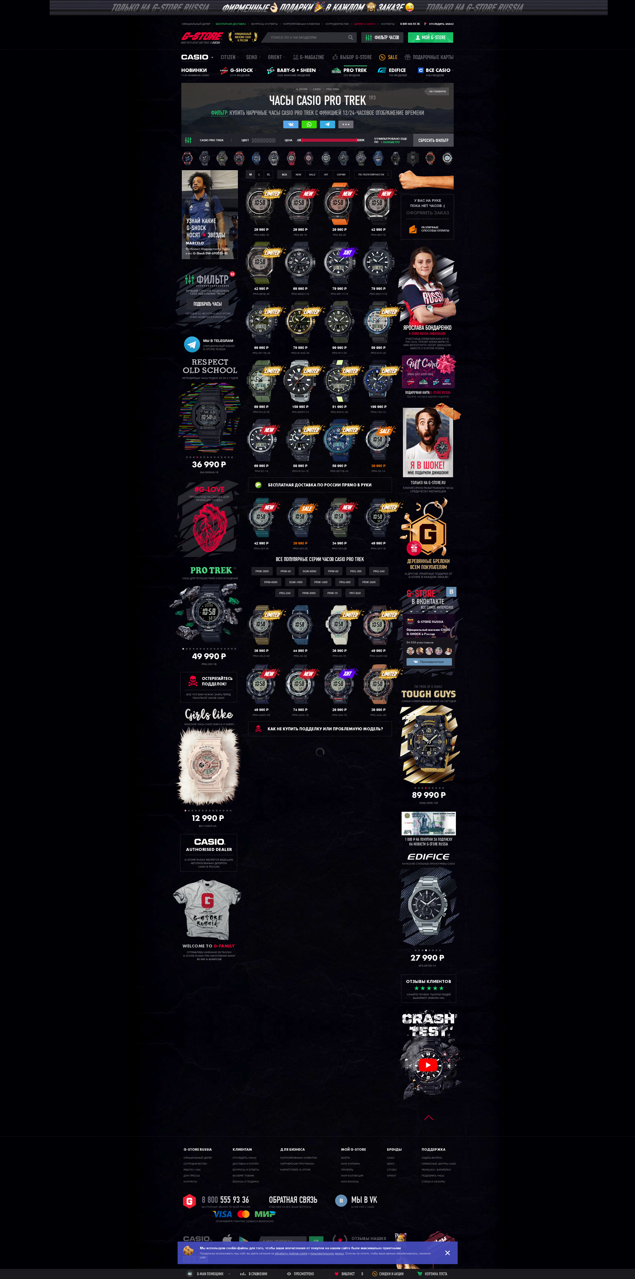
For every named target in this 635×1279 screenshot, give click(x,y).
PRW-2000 (309, 593)
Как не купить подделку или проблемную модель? (325, 728)
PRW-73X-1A (378, 412)
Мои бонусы (350, 1181)
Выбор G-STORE (356, 57)
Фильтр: (219, 113)
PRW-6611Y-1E (339, 294)
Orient (275, 57)
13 (228, 457)
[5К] (302, 140)
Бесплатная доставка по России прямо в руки (320, 484)
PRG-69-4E (339, 235)
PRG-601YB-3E (261, 353)
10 (218, 457)
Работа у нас (192, 1170)
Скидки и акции (391, 1274)
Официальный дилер (196, 24)
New (298, 174)
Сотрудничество (337, 24)
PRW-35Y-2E (300, 548)
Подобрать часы (433, 1176)
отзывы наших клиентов (368, 1241)
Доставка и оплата (245, 1164)
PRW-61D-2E (378, 353)
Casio (194, 57)
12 (225, 457)
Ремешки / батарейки (436, 1170)
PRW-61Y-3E (339, 353)
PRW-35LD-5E (261, 656)
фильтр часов (387, 38)
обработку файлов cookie (291, 1253)
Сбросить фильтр (433, 141)
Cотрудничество (195, 1164)
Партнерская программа (297, 1164)
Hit (326, 174)
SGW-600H (309, 571)
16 (235, 649)
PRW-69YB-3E (261, 294)
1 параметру (390, 142)
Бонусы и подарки (246, 1181)
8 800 (225, 1201)
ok (316, 1241)
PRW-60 (333, 571)
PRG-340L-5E (378, 715)
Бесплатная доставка (231, 24)
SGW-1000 (295, 582)
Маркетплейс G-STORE (295, 1170)
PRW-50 (286, 571)
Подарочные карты (433, 57)
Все (284, 174)
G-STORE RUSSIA (430, 622)
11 (221, 457)
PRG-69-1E (300, 235)
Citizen (228, 57)
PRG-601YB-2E (339, 471)
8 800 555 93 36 (410, 24)
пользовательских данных (327, 1253)
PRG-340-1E (339, 715)
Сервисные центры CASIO (439, 1164)
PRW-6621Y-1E (378, 294)
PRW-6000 (270, 582)
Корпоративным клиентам (301, 24)
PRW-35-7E (339, 656)
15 (232, 649)
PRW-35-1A (378, 471)
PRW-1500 (320, 582)
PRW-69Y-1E (378, 235)
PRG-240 (378, 571)
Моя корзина (350, 1164)
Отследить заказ (441, 24)
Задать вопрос (432, 1158)
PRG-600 (344, 582)
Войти (345, 1158)
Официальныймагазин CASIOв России (243, 37)
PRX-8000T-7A (300, 412)
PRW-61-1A (261, 471)
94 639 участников (420, 642)
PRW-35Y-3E (261, 548)
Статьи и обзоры (433, 1181)
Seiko (251, 57)
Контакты (388, 24)
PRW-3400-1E (300, 715)
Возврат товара (243, 1176)
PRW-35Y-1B (378, 548)
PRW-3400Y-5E (378, 656)
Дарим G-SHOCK (365, 24)
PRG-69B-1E (261, 235)
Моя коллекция (352, 1176)
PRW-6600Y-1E (300, 294)
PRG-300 (355, 571)
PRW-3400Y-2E (261, 715)
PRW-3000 (262, 571)
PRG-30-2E (300, 656)
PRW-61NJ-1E (300, 471)
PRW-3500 (369, 582)
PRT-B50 (355, 593)
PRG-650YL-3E (339, 412)
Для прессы (192, 1176)
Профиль (347, 1170)
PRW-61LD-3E (261, 412)
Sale (392, 57)
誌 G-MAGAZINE (308, 57)
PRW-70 (332, 593)
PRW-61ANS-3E (300, 353)
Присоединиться (432, 662)
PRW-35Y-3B (339, 548)
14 (232, 457)
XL (268, 174)
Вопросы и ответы (264, 24)
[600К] (356, 140)
